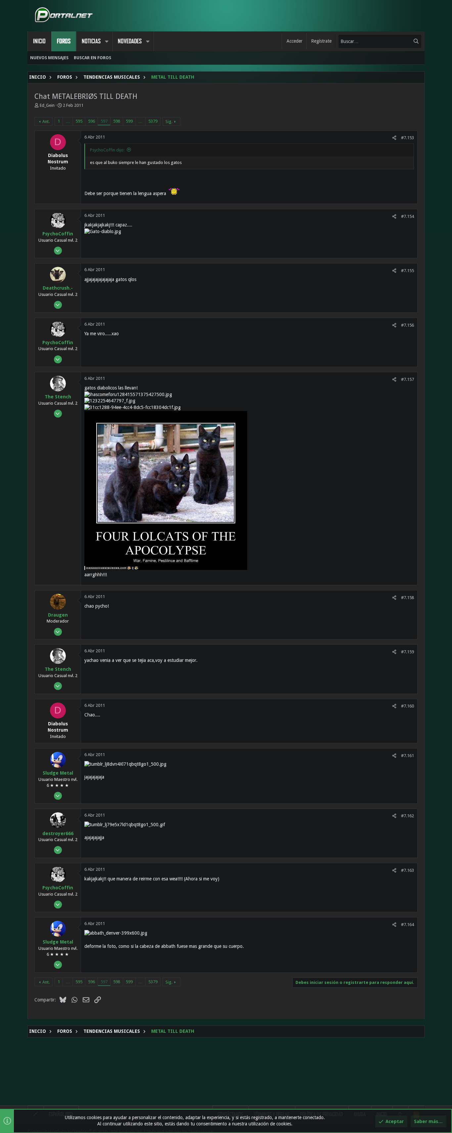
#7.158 (407, 597)
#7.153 (407, 137)
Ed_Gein (47, 105)
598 (116, 121)
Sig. (168, 121)
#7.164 (407, 924)
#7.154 (407, 216)
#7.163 (407, 870)
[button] (106, 41)
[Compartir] (394, 138)
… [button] (68, 121)
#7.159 (407, 651)
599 (129, 121)
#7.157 (407, 379)
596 (91, 121)
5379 (153, 121)
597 (104, 121)
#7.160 (407, 706)
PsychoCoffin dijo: (107, 149)
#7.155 (407, 270)
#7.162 (407, 815)
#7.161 (407, 755)
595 (78, 121)
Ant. (46, 121)
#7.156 (407, 325)
